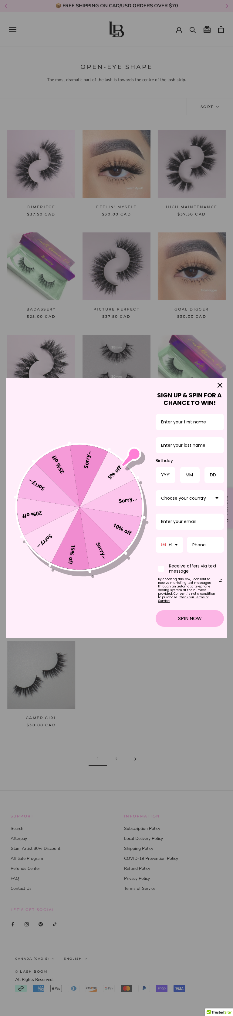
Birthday (164, 461)
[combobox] (190, 498)
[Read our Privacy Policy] (220, 580)
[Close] (220, 385)
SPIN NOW (190, 618)
